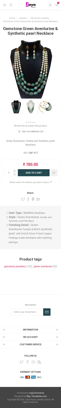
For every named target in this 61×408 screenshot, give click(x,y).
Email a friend (38, 199)
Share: (30, 193)
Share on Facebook (28, 199)
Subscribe (47, 312)
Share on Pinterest (33, 199)
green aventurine (43, 266)
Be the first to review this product (30, 126)
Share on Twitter (23, 199)
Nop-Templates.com (37, 396)
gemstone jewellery (15, 266)
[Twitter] (21, 361)
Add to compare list (32, 131)
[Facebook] (27, 361)
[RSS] (39, 361)
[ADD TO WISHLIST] (53, 172)
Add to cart (33, 172)
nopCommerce (36, 393)
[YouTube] (33, 361)
